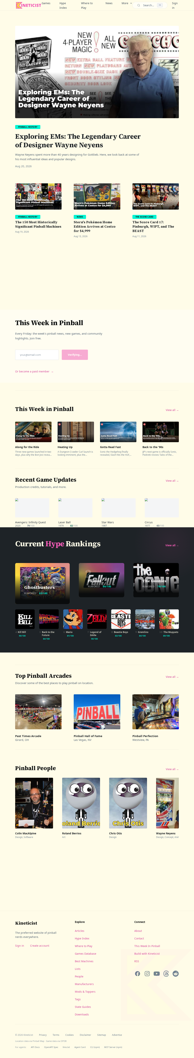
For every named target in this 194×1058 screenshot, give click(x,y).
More (125, 3)
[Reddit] (175, 973)
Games (46, 3)
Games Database (85, 953)
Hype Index (63, 5)
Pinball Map (38, 1041)
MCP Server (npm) (113, 1047)
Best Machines (84, 961)
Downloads (82, 1014)
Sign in (19, 945)
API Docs (35, 1047)
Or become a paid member (34, 371)
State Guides (83, 1007)
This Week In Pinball (147, 946)
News (109, 3)
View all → (172, 410)
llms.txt (66, 1047)
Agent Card (80, 1047)
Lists (78, 969)
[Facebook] (137, 973)
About (138, 931)
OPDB (63, 1041)
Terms (56, 1035)
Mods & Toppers (85, 991)
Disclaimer (85, 1035)
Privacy (43, 1035)
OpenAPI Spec (51, 1047)
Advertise (117, 1035)
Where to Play (87, 5)
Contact (139, 938)
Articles (79, 931)
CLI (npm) (95, 1047)
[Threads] (166, 973)
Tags (78, 999)
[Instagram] (147, 973)
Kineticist (26, 923)
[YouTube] (156, 973)
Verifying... (75, 354)
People (79, 976)
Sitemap (101, 1035)
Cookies (69, 1035)
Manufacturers (84, 984)
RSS (136, 961)
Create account (39, 945)
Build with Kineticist (147, 953)
